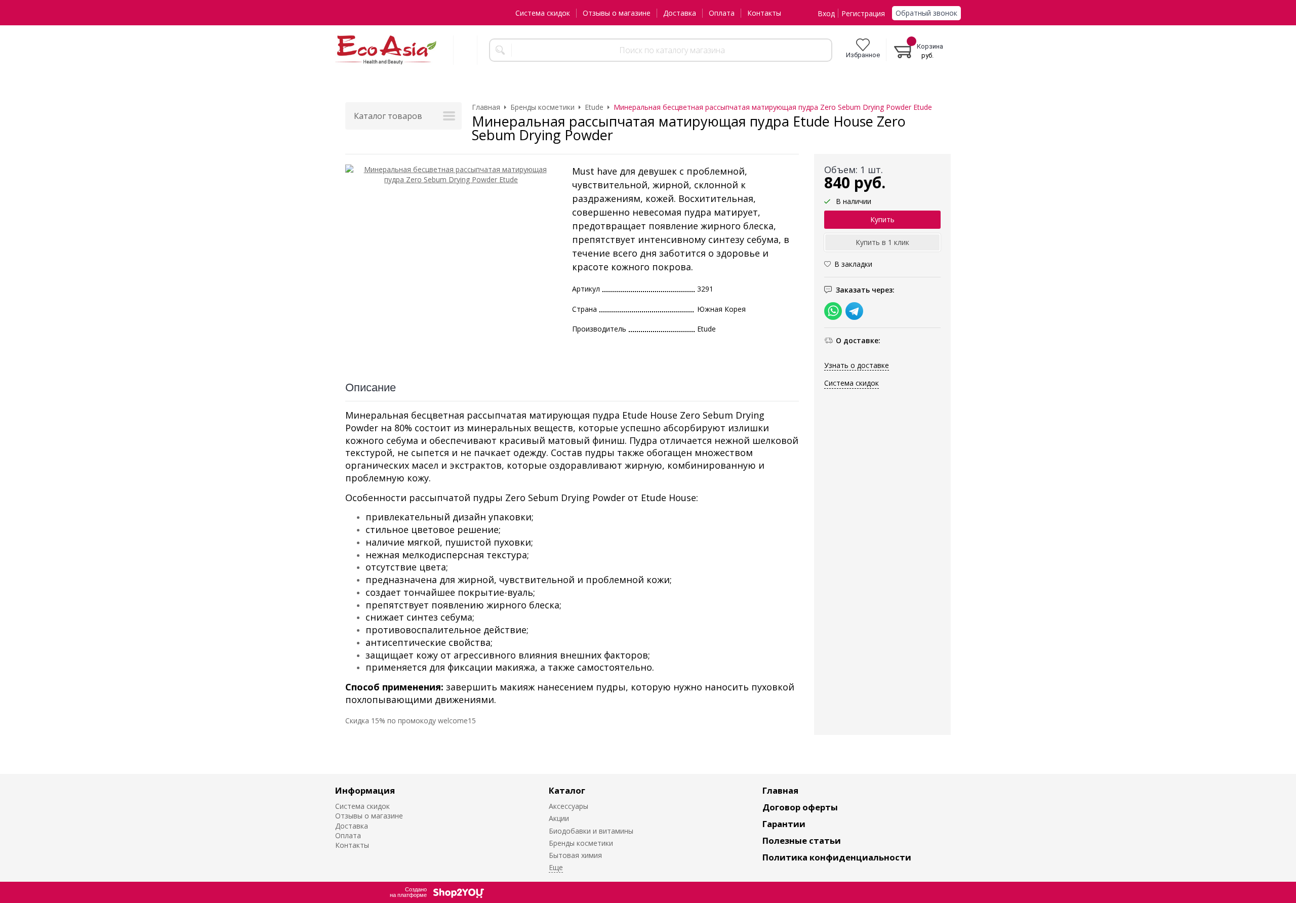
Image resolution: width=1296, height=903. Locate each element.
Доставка (679, 13)
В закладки (853, 264)
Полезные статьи (801, 840)
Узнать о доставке (856, 365)
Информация (365, 790)
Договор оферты (800, 807)
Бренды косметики (581, 843)
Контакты (764, 13)
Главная (780, 790)
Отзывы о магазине (617, 13)
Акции (559, 818)
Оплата (722, 13)
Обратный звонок (926, 13)
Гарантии (783, 824)
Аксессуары (568, 806)
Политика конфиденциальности (836, 857)
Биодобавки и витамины (591, 831)
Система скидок (542, 13)
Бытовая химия (575, 855)
